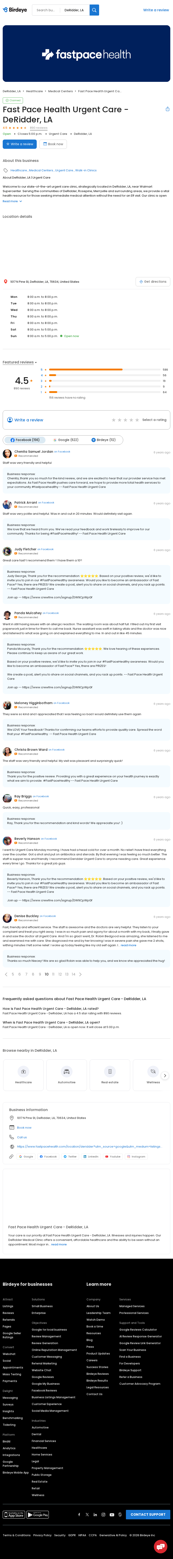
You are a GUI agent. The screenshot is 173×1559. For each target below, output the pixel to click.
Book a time (94, 1326)
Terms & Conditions (17, 1535)
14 (73, 974)
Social (7, 1361)
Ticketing (9, 1425)
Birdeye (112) (106, 440)
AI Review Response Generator (140, 1336)
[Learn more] (86, 1198)
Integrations (11, 1455)
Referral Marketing (44, 1363)
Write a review (156, 10)
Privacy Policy (42, 1535)
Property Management (47, 1468)
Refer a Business (130, 1377)
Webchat (9, 1354)
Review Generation (45, 1343)
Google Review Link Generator (140, 1343)
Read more (10, 201)
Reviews (8, 1313)
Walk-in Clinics (86, 170)
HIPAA (82, 1535)
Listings (8, 1306)
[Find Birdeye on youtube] (112, 1514)
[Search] (94, 10)
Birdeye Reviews (97, 1374)
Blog (89, 1340)
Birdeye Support (130, 1370)
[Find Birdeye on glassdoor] (120, 1514)
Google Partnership (11, 1464)
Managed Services (132, 1306)
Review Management (46, 1336)
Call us (22, 1137)
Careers (92, 1360)
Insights (8, 1411)
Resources (93, 1333)
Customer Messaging (47, 1357)
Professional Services (134, 1313)
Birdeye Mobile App (16, 1472)
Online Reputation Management (54, 1350)
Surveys (8, 1404)
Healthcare (34, 91)
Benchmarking (13, 1418)
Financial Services (44, 1441)
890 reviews (39, 128)
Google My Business (46, 1384)
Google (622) (68, 440)
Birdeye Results (97, 1380)
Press (90, 1347)
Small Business (42, 1306)
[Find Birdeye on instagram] (103, 1514)
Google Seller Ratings (12, 1335)
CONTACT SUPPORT (148, 1514)
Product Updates (98, 1353)
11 (53, 974)
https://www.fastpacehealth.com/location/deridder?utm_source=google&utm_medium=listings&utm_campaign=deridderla (90, 1146)
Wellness (38, 1495)
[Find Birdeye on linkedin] (95, 1514)
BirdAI (6, 1441)
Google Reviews (43, 1377)
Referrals (9, 1320)
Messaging (10, 1398)
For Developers (129, 1363)
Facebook (50, 1156)
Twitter (72, 1156)
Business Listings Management (53, 1397)
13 (66, 974)
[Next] (165, 1076)
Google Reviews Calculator (138, 1330)
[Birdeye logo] (16, 10)
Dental (36, 1434)
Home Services (42, 1454)
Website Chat (41, 1370)
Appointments (13, 1367)
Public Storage (42, 1475)
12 (60, 974)
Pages (7, 1326)
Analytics (9, 1448)
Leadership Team (98, 1313)
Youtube (115, 1156)
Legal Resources (97, 1387)
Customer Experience (47, 1404)
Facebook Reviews (44, 1390)
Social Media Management (50, 1411)
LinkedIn (93, 1156)
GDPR (72, 1535)
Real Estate (40, 1481)
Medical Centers (60, 91)
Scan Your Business (132, 1350)
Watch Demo (95, 1320)
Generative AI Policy (113, 1535)
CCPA (93, 1535)
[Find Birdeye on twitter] (87, 1514)
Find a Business (130, 1357)
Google (28, 1156)
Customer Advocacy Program (139, 1384)
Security (60, 1535)
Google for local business (49, 1330)
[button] (6, 974)
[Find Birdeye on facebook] (79, 1514)
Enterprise (39, 1313)
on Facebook (62, 451)
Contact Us (94, 1394)
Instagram (138, 1156)
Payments (10, 1381)
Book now (55, 144)
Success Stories (97, 1367)
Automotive (40, 1427)
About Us (92, 1306)
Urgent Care (58, 134)
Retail (36, 1488)
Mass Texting (12, 1374)
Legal (35, 1461)
